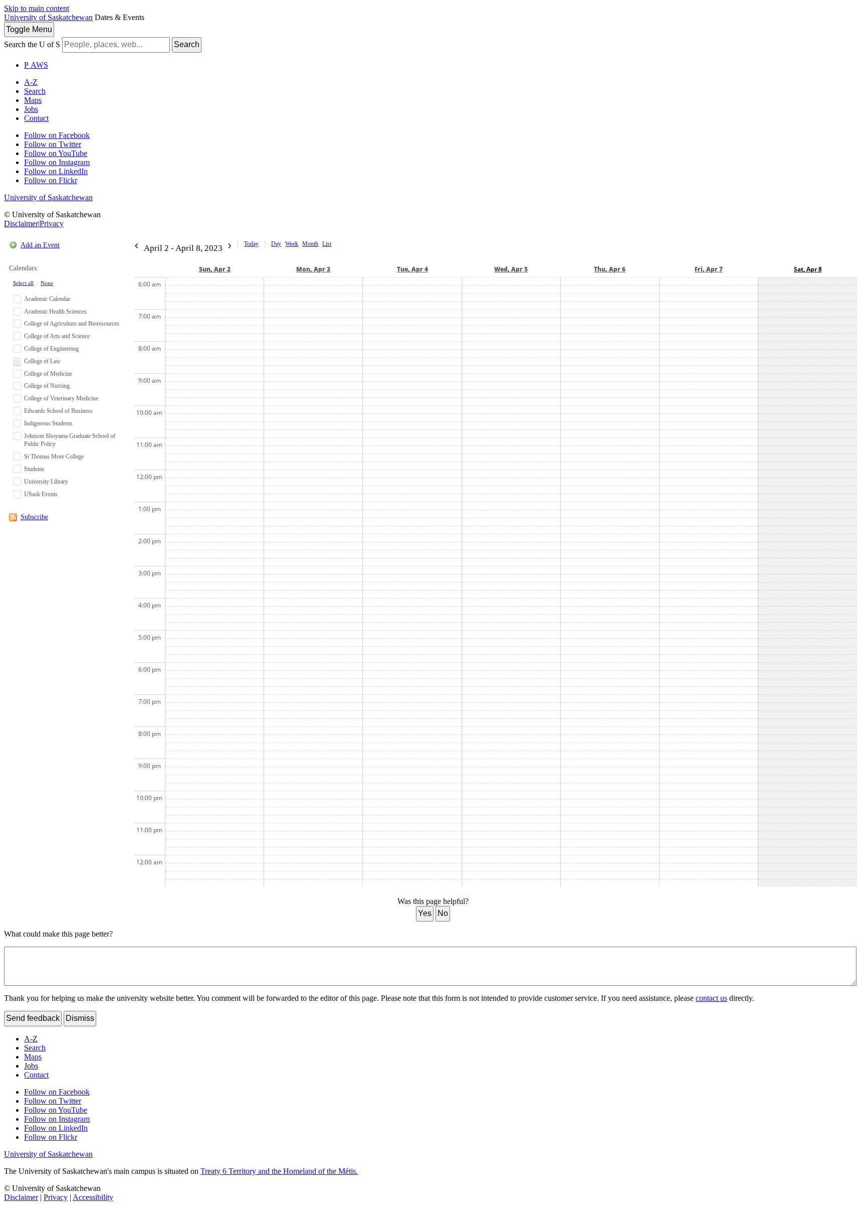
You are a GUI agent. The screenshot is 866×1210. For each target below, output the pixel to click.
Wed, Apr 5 (511, 269)
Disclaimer (21, 223)
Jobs (31, 109)
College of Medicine (48, 373)
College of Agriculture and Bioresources (71, 323)
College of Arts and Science (57, 336)
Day (276, 244)
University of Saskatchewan (48, 17)
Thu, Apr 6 (609, 269)
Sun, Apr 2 (215, 269)
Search (186, 44)
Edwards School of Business (58, 410)
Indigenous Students (48, 423)
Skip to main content (36, 8)
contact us (711, 998)
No (443, 913)
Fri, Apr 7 (709, 269)
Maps (33, 100)
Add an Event (40, 245)
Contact (36, 118)
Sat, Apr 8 (808, 269)
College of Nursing (47, 385)
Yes (424, 913)
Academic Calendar (47, 298)
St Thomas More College (54, 456)
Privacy (52, 223)
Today (251, 244)
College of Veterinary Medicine (61, 398)
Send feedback (33, 1018)
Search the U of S (32, 44)
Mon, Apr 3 (313, 269)
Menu (29, 29)
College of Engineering (51, 348)
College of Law (42, 361)
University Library (46, 481)
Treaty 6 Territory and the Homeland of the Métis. (279, 1171)
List (326, 244)
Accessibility (93, 1197)
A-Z (31, 82)
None (47, 283)
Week (291, 244)
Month (310, 244)
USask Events (41, 494)
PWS (36, 65)
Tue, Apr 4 (412, 269)
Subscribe (34, 517)
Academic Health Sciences (55, 311)
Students (34, 469)
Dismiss (80, 1018)
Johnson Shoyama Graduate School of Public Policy (69, 440)
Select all (23, 283)
